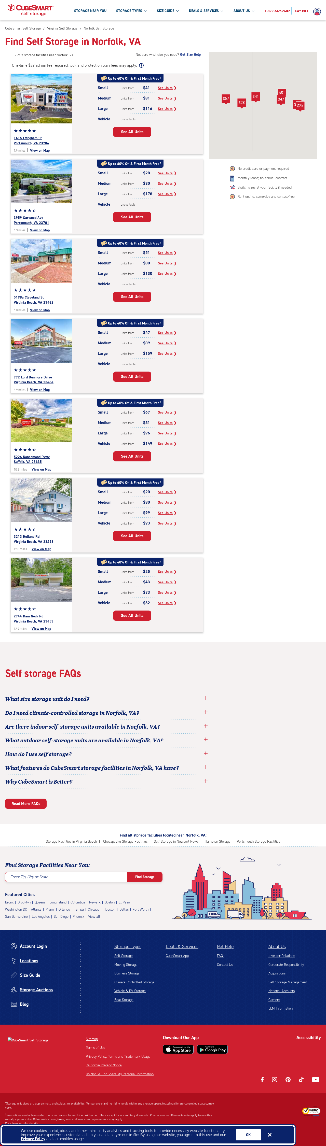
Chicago (93, 909)
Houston (109, 909)
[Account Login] (318, 11)
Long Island (57, 902)
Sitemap (92, 1039)
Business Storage (127, 973)
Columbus (78, 902)
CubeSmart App (177, 955)
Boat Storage (123, 999)
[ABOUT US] (252, 10)
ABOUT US (242, 10)
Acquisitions (277, 973)
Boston (110, 902)
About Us (277, 946)
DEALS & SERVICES (204, 10)
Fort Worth (140, 909)
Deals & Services (182, 946)
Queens (40, 902)
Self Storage (123, 955)
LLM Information (280, 1008)
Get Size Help (190, 54)
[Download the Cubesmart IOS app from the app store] (178, 1049)
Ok (248, 1134)
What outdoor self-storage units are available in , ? (84, 740)
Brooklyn (24, 902)
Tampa (79, 909)
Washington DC (16, 909)
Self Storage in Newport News (176, 841)
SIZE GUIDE (165, 10)
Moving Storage (126, 964)
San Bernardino (16, 916)
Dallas (124, 909)
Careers (274, 999)
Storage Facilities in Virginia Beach (71, 841)
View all (94, 916)
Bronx (9, 902)
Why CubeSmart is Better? (39, 781)
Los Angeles (41, 916)
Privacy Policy (33, 1138)
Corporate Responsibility (286, 964)
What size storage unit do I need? (47, 699)
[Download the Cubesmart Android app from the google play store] (212, 1049)
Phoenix (78, 916)
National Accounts (281, 990)
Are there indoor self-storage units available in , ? (82, 726)
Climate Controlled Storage (134, 982)
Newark (95, 902)
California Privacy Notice (104, 1065)
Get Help (225, 946)
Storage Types (127, 946)
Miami (50, 909)
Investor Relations (281, 955)
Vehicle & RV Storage (130, 990)
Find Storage (145, 876)
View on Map (40, 150)
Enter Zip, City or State (29, 877)
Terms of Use (95, 1047)
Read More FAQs (25, 803)
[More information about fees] (141, 65)
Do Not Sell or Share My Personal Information (120, 1074)
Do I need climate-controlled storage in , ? (72, 713)
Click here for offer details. (22, 1123)
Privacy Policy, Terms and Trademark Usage (118, 1056)
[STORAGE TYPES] (145, 10)
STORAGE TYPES (129, 10)
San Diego (61, 916)
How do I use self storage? (38, 754)
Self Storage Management (287, 982)
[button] (255, 97)
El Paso (124, 902)
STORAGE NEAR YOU (90, 10)
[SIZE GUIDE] (177, 10)
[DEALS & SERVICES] (221, 10)
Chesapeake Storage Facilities (125, 841)
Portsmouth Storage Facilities (258, 841)
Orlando (64, 909)
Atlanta (36, 909)
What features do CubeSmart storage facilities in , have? (92, 767)
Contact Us (225, 964)
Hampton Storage (217, 841)
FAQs (220, 955)
